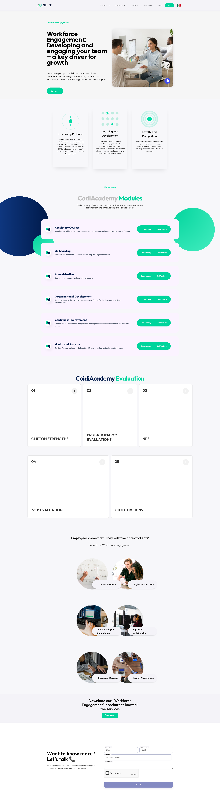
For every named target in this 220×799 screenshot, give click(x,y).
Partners (148, 5)
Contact (169, 5)
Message (109, 761)
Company (144, 747)
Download (110, 715)
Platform (134, 5)
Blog (160, 5)
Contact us (55, 91)
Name (108, 747)
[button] (104, 5)
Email (108, 754)
